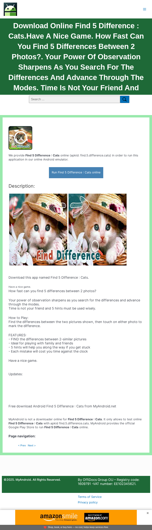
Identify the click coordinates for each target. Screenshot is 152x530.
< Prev (22, 445)
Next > (32, 445)
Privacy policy (88, 502)
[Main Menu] (144, 9)
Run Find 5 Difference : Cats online (76, 172)
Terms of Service (90, 497)
